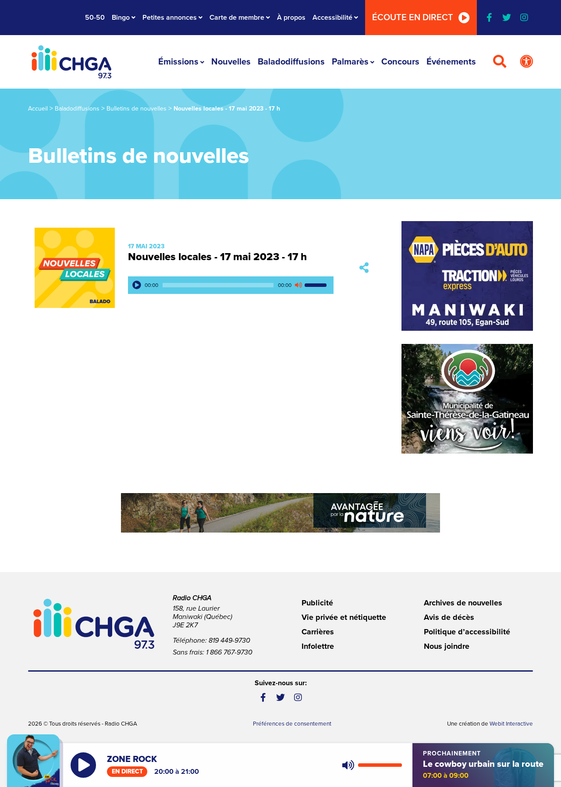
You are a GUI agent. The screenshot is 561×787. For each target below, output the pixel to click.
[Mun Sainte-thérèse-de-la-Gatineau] (467, 399)
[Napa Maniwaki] (467, 276)
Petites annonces (169, 17)
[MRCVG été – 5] (280, 513)
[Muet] (298, 285)
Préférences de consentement (292, 723)
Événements (451, 62)
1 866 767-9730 (229, 652)
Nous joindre (446, 646)
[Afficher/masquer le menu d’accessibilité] (526, 62)
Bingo (121, 17)
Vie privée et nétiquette (344, 617)
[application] (231, 285)
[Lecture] (136, 285)
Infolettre (318, 646)
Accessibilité (332, 17)
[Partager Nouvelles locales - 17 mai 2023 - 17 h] (364, 267)
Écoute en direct (412, 17)
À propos (291, 17)
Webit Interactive (511, 723)
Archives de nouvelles (463, 603)
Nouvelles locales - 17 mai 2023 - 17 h (217, 256)
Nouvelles (231, 62)
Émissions (178, 62)
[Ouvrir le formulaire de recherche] (499, 62)
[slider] (317, 285)
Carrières (318, 632)
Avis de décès (449, 617)
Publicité (317, 603)
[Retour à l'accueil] (71, 62)
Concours (400, 62)
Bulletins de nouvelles (137, 108)
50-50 (95, 17)
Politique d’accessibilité (467, 632)
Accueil (38, 108)
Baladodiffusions (291, 62)
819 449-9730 (229, 640)
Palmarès (350, 62)
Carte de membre (236, 17)
